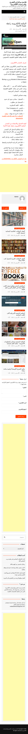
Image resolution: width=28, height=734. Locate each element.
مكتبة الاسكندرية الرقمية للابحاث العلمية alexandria (12, 116)
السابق (21, 208)
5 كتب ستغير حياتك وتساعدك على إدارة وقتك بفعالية (14, 568)
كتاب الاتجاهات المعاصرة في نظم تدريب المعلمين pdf (15, 560)
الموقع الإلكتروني (22, 409)
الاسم (24, 396)
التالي (6, 208)
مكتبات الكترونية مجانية (20, 31)
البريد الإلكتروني (22, 402)
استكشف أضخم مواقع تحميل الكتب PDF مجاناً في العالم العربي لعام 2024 (14, 287)
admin (23, 29)
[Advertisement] (14, 178)
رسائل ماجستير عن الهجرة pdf (17, 564)
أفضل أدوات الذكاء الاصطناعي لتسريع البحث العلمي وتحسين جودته (14, 573)
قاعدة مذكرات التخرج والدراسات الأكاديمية (18, 3)
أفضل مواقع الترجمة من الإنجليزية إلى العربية (14, 578)
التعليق (24, 387)
